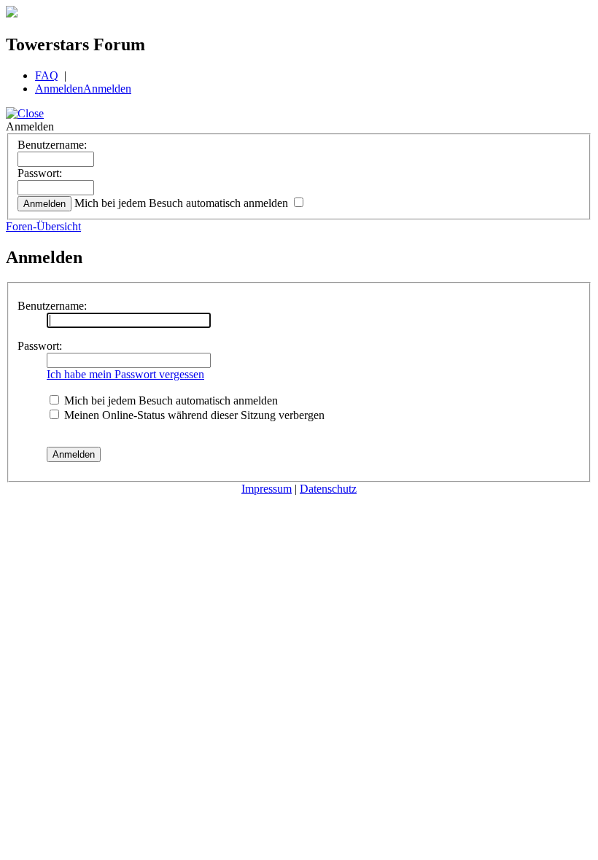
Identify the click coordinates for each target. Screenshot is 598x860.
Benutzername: (52, 144)
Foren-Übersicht (43, 226)
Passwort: (40, 173)
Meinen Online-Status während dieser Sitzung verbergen (193, 415)
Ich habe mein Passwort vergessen (125, 374)
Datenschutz (328, 488)
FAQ (46, 75)
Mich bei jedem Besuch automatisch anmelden (182, 203)
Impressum (266, 488)
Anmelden (59, 88)
